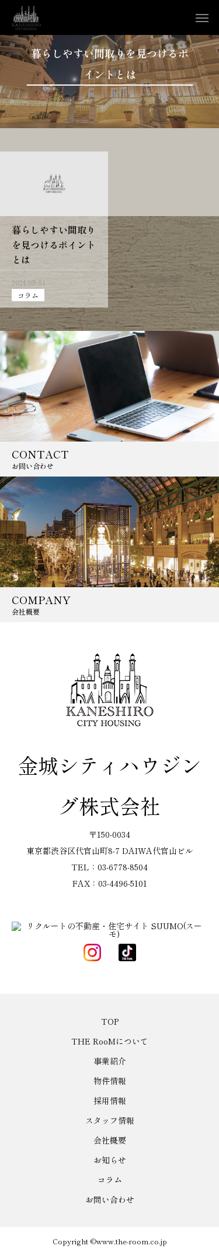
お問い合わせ (109, 1199)
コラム (28, 295)
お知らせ (109, 1160)
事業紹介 (109, 1061)
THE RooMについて (109, 1041)
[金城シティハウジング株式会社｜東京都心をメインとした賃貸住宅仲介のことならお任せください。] (26, 17)
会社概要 (109, 1140)
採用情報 (109, 1100)
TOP (110, 1021)
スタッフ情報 (109, 1120)
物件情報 (109, 1081)
